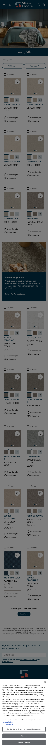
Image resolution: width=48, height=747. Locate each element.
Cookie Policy (8, 724)
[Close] (45, 682)
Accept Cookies (24, 743)
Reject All (24, 736)
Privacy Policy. (7, 722)
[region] (24, 713)
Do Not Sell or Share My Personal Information (24, 729)
